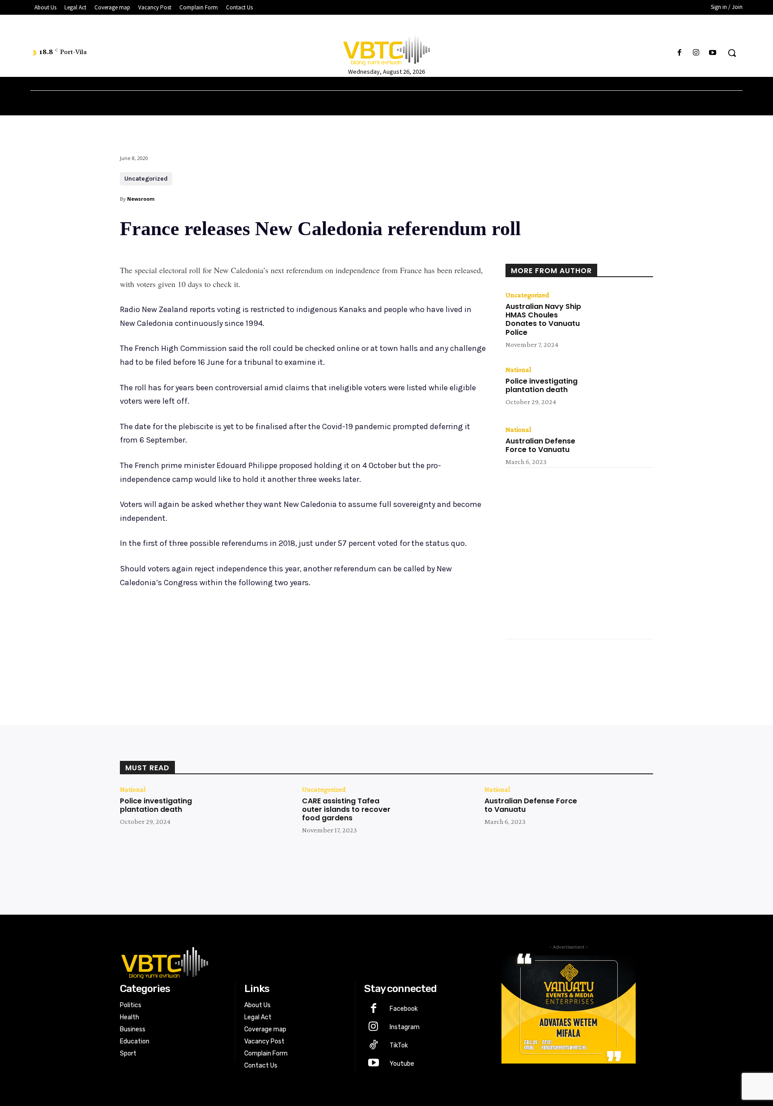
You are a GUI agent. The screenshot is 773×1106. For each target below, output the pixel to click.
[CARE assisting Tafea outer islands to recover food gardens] (437, 814)
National (518, 369)
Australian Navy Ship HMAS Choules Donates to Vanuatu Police (543, 319)
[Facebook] (679, 53)
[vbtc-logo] (295, 961)
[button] (732, 52)
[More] (267, 655)
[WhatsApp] (246, 655)
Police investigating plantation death (541, 385)
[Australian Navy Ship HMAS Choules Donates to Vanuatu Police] (623, 312)
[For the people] (386, 48)
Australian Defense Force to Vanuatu (540, 445)
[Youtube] (713, 53)
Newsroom (140, 198)
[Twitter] (205, 655)
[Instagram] (696, 53)
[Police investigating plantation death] (623, 386)
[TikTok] (373, 1046)
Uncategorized (146, 178)
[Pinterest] (225, 655)
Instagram (405, 1027)
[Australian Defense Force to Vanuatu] (623, 446)
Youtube (402, 1064)
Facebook (404, 1009)
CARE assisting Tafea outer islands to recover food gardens (346, 809)
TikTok (399, 1045)
